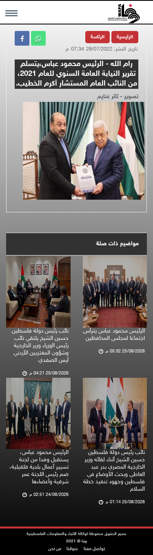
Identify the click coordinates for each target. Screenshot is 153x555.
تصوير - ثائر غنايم (117, 96)
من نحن (54, 549)
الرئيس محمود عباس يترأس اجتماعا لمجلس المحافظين (114, 335)
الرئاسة (97, 37)
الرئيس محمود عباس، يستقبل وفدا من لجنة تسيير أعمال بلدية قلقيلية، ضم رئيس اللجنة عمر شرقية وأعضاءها (39, 467)
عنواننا (72, 549)
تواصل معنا (94, 549)
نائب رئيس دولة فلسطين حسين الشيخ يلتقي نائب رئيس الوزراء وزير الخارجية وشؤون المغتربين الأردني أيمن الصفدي (40, 346)
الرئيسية (125, 37)
